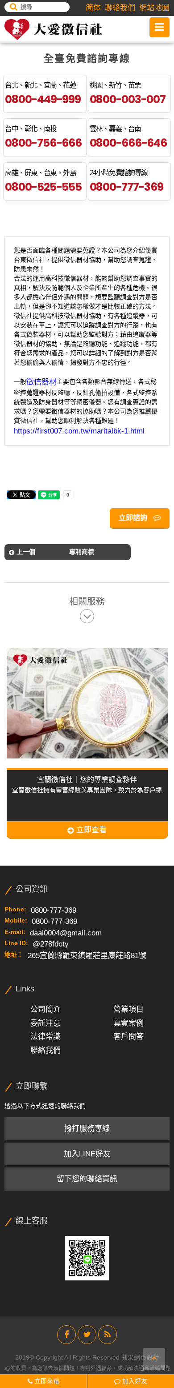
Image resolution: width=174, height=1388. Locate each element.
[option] (87, 739)
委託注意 (45, 1023)
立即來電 (46, 1380)
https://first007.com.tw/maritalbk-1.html (79, 431)
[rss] (107, 1334)
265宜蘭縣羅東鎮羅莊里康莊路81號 (87, 955)
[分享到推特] (87, 1334)
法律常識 (45, 1036)
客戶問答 (128, 1036)
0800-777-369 (126, 187)
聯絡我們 (120, 8)
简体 (93, 8)
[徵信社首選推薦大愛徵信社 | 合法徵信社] (53, 29)
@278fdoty (51, 944)
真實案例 (128, 1023)
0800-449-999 (42, 99)
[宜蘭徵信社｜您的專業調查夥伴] (90, 703)
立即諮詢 (134, 518)
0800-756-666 (43, 143)
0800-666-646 (128, 143)
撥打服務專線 (87, 1128)
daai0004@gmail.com (66, 933)
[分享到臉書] (66, 1334)
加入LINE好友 (87, 1154)
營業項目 (128, 1009)
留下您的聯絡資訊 (87, 1179)
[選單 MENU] (159, 27)
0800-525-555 (43, 187)
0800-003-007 (128, 99)
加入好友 (133, 1380)
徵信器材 (41, 382)
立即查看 (90, 830)
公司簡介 (45, 1009)
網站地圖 (154, 8)
